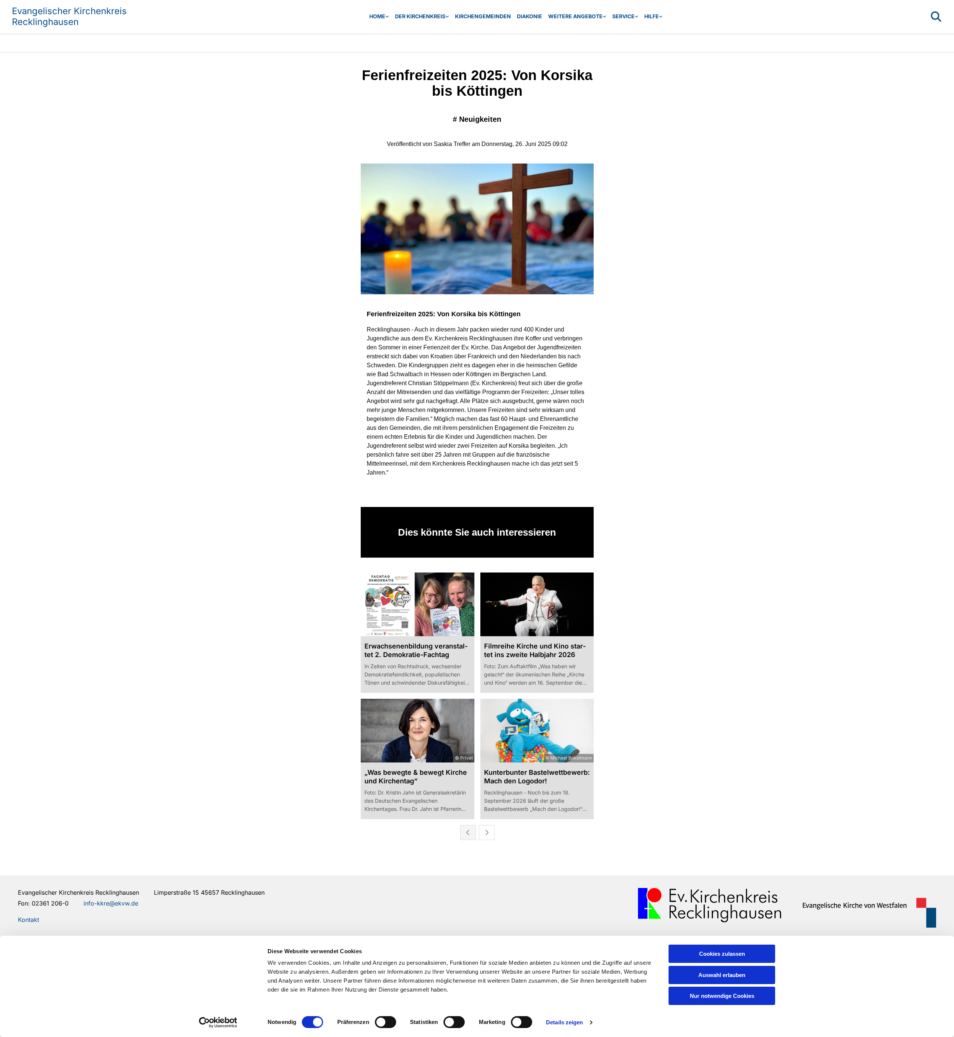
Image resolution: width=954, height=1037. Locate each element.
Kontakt (28, 919)
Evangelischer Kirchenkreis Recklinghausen (69, 16)
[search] (936, 17)
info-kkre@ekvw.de (110, 903)
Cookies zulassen (722, 954)
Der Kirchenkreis (420, 16)
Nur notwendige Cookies (722, 996)
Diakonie (529, 16)
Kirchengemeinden (483, 16)
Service (623, 16)
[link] (379, 16)
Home (377, 16)
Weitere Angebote (575, 16)
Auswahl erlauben (721, 975)
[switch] (385, 1022)
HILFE (651, 16)
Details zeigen (564, 1022)
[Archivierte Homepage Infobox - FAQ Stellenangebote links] (636, 16)
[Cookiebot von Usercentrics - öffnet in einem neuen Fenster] (218, 1022)
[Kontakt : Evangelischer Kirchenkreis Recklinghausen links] (387, 16)
